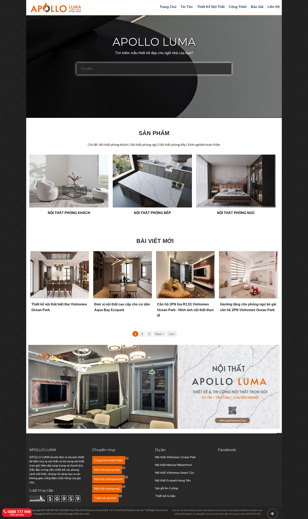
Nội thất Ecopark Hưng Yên (173, 480)
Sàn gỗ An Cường (166, 488)
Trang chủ (168, 7)
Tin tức (187, 7)
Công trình (238, 7)
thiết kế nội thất (253, 513)
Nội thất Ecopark (184, 513)
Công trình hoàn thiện (108, 460)
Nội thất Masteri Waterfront (173, 465)
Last (172, 334)
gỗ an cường (207, 513)
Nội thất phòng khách (108, 479)
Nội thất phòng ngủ (107, 488)
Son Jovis (85, 513)
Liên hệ (274, 7)
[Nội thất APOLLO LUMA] (154, 427)
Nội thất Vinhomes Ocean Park (175, 457)
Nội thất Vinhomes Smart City (174, 472)
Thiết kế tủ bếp (165, 496)
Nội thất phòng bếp (107, 469)
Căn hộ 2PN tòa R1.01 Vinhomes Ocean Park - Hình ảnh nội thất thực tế (185, 310)
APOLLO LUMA (54, 513)
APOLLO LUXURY (249, 510)
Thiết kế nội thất (211, 7)
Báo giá (257, 7)
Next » (159, 334)
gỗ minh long (231, 513)
